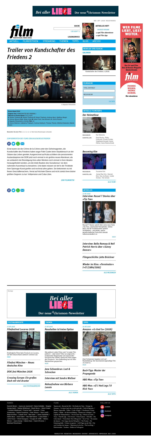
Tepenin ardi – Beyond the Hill (62, 406)
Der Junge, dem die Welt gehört (71, 421)
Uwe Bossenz (46, 119)
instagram (108, 415)
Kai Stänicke (100, 135)
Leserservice (74, 37)
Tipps (75, 41)
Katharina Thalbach (27, 123)
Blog (85, 41)
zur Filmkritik (67, 180)
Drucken (27, 144)
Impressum (103, 433)
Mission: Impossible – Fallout (62, 410)
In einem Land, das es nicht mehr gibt (71, 408)
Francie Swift (27, 410)
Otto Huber (32, 414)
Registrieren (111, 20)
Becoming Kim (90, 151)
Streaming (49, 41)
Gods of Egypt (76, 410)
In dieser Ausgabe (103, 29)
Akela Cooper (46, 408)
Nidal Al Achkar (12, 414)
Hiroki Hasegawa (22, 419)
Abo (95, 20)
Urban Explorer (80, 417)
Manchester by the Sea (77, 425)
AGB (109, 433)
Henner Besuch (15, 119)
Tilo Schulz (105, 178)
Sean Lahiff (44, 412)
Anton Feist (37, 119)
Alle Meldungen (110, 273)
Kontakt (85, 433)
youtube (107, 407)
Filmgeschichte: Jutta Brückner (98, 257)
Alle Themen (73, 392)
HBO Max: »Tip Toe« (93, 379)
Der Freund (71, 417)
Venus (55, 417)
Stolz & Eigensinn (88, 408)
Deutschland (12, 111)
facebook (108, 411)
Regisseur (88, 94)
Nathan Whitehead (24, 408)
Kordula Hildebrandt (14, 410)
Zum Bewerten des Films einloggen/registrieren (28, 138)
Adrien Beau (11, 417)
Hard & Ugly (62, 417)
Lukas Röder (43, 417)
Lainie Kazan (11, 419)
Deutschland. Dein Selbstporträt (72, 419)
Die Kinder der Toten (78, 406)
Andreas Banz (51, 117)
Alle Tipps (112, 394)
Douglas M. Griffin (36, 419)
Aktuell (14, 41)
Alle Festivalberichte (31, 386)
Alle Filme (112, 182)
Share (18, 144)
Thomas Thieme (51, 123)
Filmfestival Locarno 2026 (20, 329)
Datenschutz (93, 433)
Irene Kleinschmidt (107, 143)
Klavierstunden (58, 427)
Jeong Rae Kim (101, 174)
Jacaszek (36, 410)
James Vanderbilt (42, 414)
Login (103, 20)
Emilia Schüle (108, 139)
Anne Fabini (21, 417)
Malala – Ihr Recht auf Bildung (68, 412)
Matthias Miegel (62, 117)
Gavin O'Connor (39, 421)
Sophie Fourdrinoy (22, 412)
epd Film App (102, 35)
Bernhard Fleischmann (14, 423)
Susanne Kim (100, 171)
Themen (63, 41)
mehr (114, 237)
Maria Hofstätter (39, 406)
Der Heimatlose (91, 115)
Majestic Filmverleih (16, 121)
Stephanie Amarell (102, 141)
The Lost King (89, 425)
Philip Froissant (102, 138)
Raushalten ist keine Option (59, 329)
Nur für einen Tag (77, 414)
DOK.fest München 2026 (19, 371)
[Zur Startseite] (21, 38)
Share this (9, 144)
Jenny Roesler (57, 119)
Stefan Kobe (27, 119)
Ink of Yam (86, 419)
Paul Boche (100, 138)
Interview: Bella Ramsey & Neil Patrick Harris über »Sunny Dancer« (99, 247)
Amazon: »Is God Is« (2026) (97, 329)
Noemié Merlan (12, 406)
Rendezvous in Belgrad (85, 412)
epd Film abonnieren (105, 33)
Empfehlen (22, 144)
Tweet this (13, 144)
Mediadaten (77, 433)
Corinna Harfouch (39, 123)
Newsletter (58, 433)
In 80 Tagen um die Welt (84, 423)
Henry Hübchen (15, 123)
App (98, 20)
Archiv (96, 41)
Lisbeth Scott (23, 414)
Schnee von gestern (70, 423)
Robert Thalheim (15, 117)
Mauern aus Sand (88, 414)
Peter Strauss (34, 412)
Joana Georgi (18, 421)
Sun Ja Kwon (104, 176)
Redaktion (68, 433)
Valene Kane (28, 421)
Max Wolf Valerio (31, 417)
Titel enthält (89, 88)
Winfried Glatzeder (63, 123)
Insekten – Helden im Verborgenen (73, 427)
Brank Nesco (35, 408)
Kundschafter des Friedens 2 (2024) (97, 71)
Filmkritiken (30, 41)
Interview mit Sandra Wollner (60, 378)
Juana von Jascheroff (25, 406)
